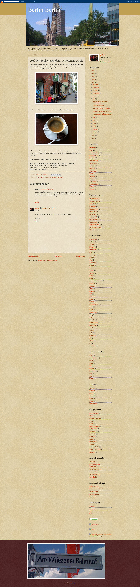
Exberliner (92, 509)
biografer (92, 390)
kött (90, 294)
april (94, 123)
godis (91, 278)
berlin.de (91, 506)
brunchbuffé (92, 249)
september (96, 93)
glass (91, 275)
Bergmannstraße (94, 198)
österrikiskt (92, 346)
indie (90, 366)
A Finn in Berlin (93, 486)
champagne (92, 255)
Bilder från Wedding (98, 105)
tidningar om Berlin (95, 449)
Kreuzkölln (92, 214)
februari (95, 129)
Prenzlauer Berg (94, 153)
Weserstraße (93, 230)
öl (89, 343)
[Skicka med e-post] (52, 175)
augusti (95, 96)
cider (90, 260)
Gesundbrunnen (94, 184)
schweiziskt (92, 325)
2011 (93, 135)
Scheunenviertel (94, 225)
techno (91, 378)
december (96, 84)
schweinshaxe (93, 322)
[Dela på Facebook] (58, 175)
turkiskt (91, 330)
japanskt (91, 286)
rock (90, 376)
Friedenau (92, 179)
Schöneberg (93, 163)
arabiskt (91, 242)
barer (90, 355)
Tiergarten (92, 166)
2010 (93, 138)
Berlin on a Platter (94, 464)
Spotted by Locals (94, 474)
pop (90, 373)
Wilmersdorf (93, 171)
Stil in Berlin (93, 477)
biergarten (92, 247)
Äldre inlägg (80, 256)
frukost (47, 177)
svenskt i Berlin (94, 447)
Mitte (90, 150)
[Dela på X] (56, 175)
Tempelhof (92, 181)
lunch (51, 177)
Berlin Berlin (44, 9)
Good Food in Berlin (95, 469)
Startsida (58, 256)
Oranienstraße (93, 217)
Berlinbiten (92, 466)
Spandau (92, 176)
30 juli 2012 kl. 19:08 (47, 189)
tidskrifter (92, 452)
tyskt (90, 333)
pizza (91, 309)
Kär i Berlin (92, 497)
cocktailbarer (93, 358)
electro (91, 360)
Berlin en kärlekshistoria (96, 489)
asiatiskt (91, 244)
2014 (93, 76)
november (96, 87)
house (91, 363)
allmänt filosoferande (95, 418)
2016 (93, 71)
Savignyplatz (93, 222)
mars (95, 126)
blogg (91, 421)
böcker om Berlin (94, 426)
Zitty (90, 514)
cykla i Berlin (93, 428)
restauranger (93, 312)
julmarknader (93, 431)
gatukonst (92, 396)
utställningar (93, 403)
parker (91, 439)
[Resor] (93, 519)
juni (94, 117)
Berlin (37, 177)
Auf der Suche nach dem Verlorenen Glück (100, 102)
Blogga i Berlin (93, 491)
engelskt (91, 265)
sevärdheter (92, 441)
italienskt (92, 283)
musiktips (92, 436)
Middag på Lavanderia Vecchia (102, 111)
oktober (95, 90)
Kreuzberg (92, 147)
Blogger (73, 583)
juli (94, 99)
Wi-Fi (61, 177)
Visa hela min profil (105, 62)
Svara (37, 202)
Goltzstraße (92, 204)
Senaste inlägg (34, 256)
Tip (90, 511)
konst (91, 398)
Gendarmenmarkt (94, 201)
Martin (37, 208)
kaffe (90, 288)
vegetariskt (92, 335)
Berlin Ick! (92, 461)
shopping (92, 444)
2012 (93, 82)
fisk (90, 268)
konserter (92, 371)
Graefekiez (92, 206)
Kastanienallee (93, 209)
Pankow (91, 186)
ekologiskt (92, 262)
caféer (42, 177)
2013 (93, 79)
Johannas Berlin (94, 472)
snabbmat (92, 328)
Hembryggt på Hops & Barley (101, 108)
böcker (91, 423)
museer (91, 401)
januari (95, 132)
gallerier (91, 393)
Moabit (91, 173)
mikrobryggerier (94, 304)
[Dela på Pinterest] (60, 175)
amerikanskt (93, 239)
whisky (91, 341)
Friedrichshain (93, 155)
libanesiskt (92, 296)
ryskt (90, 317)
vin (90, 338)
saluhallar (92, 320)
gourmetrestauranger (95, 281)
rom (90, 315)
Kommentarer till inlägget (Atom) (47, 260)
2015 (93, 74)
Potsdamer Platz (94, 219)
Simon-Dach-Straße (95, 227)
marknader (92, 434)
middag (91, 301)
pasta (91, 307)
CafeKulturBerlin (94, 494)
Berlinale (92, 388)
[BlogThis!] (54, 175)
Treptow (91, 189)
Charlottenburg (93, 160)
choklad (91, 257)
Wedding (56, 177)
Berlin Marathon (94, 413)
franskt (91, 270)
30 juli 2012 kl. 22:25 (48, 208)
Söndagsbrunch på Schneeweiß (102, 114)
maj (94, 120)
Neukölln (92, 158)
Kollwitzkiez (93, 211)
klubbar (91, 368)
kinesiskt (92, 291)
